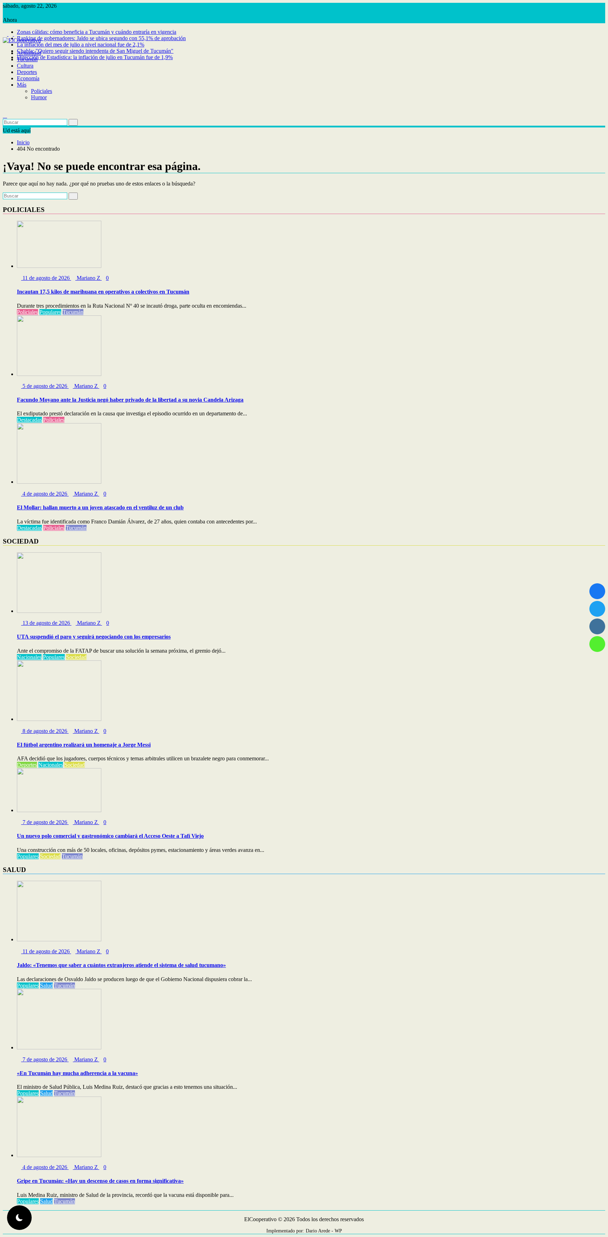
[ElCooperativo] (5, 47)
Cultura (25, 66)
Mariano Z (88, 278)
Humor (39, 97)
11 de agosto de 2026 (46, 278)
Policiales (41, 91)
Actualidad (29, 53)
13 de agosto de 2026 (46, 623)
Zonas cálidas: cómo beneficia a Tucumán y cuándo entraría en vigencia (96, 32)
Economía (28, 78)
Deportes (27, 72)
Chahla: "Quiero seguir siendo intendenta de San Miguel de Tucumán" (95, 51)
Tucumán (27, 59)
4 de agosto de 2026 (45, 494)
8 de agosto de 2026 (45, 731)
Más (21, 85)
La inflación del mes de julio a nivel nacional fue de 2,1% (80, 45)
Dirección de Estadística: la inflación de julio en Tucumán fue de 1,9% (95, 57)
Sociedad (76, 657)
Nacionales (29, 657)
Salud (46, 985)
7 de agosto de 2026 (45, 822)
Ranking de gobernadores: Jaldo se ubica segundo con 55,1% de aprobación (101, 38)
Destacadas (29, 420)
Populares (50, 312)
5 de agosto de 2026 (45, 386)
